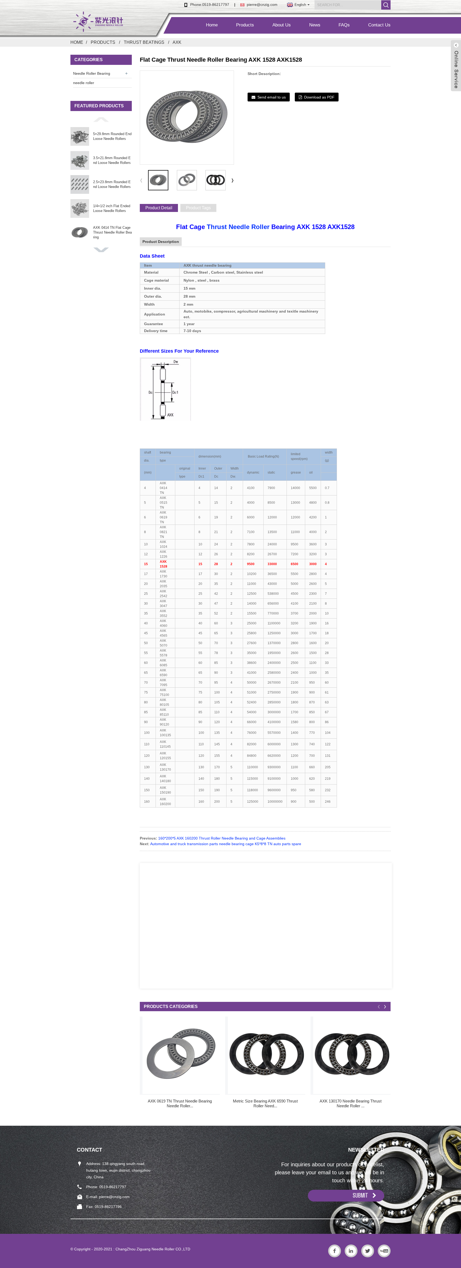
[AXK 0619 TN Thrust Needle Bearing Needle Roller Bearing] (181, 1055)
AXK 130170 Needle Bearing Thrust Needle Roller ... (350, 1103)
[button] (101, 119)
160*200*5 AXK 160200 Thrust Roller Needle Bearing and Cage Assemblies (221, 838)
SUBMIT (360, 1195)
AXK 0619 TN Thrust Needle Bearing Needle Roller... (180, 1103)
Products (245, 24)
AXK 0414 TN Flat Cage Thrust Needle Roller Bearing (112, 232)
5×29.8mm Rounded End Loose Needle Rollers (112, 136)
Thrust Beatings (144, 42)
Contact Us (379, 24)
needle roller (83, 83)
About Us (281, 24)
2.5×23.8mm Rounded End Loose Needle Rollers (112, 184)
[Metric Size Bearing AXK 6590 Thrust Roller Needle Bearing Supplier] (266, 1055)
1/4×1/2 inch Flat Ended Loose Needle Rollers (111, 208)
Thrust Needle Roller (238, 226)
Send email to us (271, 97)
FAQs (344, 24)
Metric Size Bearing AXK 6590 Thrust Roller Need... (265, 1103)
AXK (177, 42)
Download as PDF (319, 97)
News (314, 24)
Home (212, 24)
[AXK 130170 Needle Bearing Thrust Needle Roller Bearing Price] (352, 1055)
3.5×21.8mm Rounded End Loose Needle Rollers (112, 160)
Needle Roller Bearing (91, 73)
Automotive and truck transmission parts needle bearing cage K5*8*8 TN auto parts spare (225, 844)
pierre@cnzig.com (262, 4)
